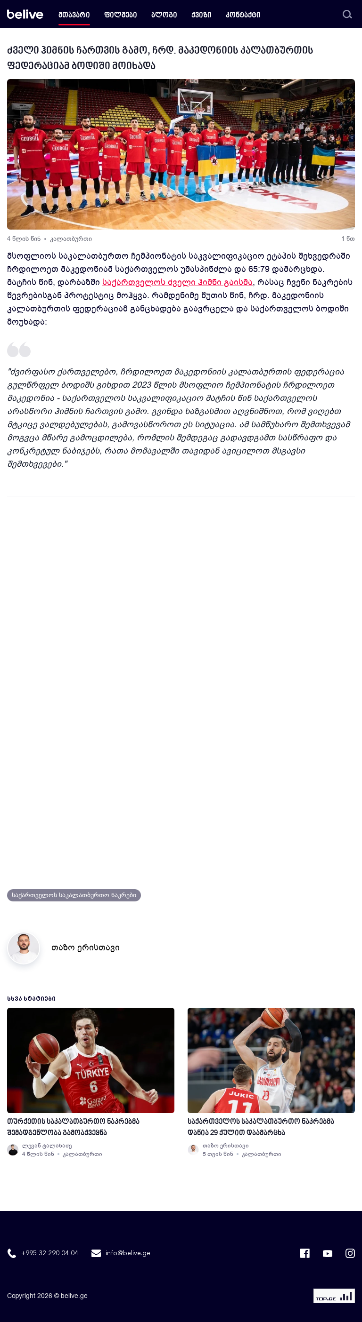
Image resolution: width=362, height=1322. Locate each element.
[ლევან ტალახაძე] (12, 1149)
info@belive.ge (128, 1253)
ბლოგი (164, 16)
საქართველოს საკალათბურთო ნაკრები (74, 895)
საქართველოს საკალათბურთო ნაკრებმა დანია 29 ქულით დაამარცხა (261, 1128)
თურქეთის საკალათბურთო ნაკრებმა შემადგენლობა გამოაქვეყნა (73, 1128)
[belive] (25, 14)
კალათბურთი (71, 239)
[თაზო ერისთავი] (193, 1149)
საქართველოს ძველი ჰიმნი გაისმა (177, 282)
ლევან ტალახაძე (47, 1145)
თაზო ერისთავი (85, 947)
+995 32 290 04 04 (49, 1253)
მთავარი (74, 16)
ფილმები (120, 16)
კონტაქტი (243, 16)
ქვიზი (201, 16)
